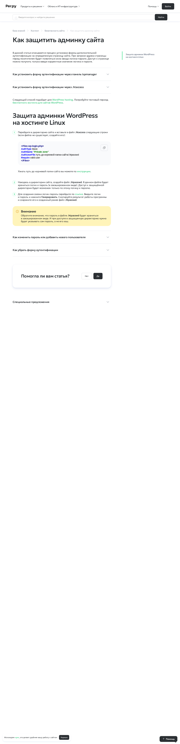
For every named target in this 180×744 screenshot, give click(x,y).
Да (98, 276)
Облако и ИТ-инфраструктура (62, 6)
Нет (87, 276)
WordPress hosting (62, 99)
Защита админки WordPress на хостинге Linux (140, 55)
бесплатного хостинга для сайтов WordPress (38, 102)
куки (17, 737)
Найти (161, 17)
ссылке (79, 194)
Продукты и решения (31, 6)
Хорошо (64, 737)
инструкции (83, 171)
